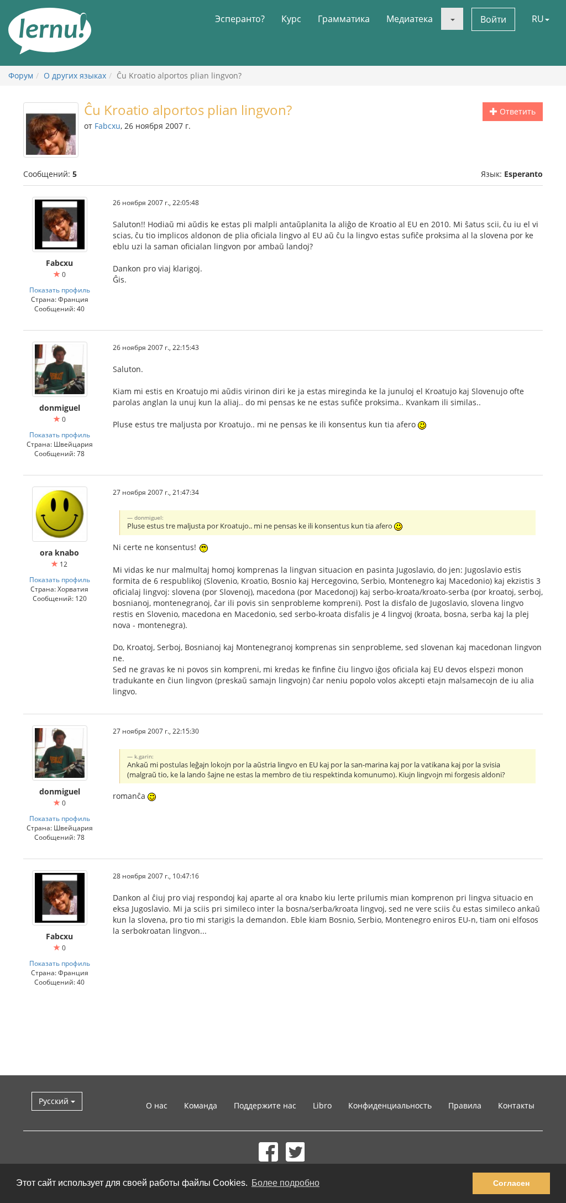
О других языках (75, 75)
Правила (464, 1105)
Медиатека (409, 19)
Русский (55, 1101)
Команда (200, 1105)
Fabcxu (107, 126)
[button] (452, 19)
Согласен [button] (511, 1183)
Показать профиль (59, 289)
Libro (322, 1105)
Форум (20, 75)
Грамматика (344, 19)
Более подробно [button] (285, 1183)
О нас (156, 1105)
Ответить (516, 111)
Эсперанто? (240, 19)
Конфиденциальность (390, 1105)
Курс (291, 19)
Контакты (516, 1105)
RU (538, 19)
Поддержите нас (265, 1105)
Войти (493, 19)
